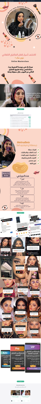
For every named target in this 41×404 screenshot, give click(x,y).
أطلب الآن (21, 109)
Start (29, 120)
